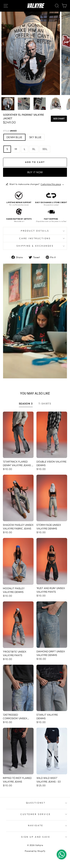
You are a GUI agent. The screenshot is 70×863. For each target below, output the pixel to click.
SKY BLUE (35, 137)
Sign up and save (35, 836)
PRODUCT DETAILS (35, 230)
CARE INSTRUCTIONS (35, 238)
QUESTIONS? (35, 802)
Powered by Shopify (35, 851)
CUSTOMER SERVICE (35, 814)
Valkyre (35, 6)
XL (34, 149)
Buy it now (35, 172)
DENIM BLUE (14, 137)
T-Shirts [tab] (44, 403)
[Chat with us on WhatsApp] (61, 854)
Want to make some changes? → (36, 184)
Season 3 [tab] (26, 403)
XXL (44, 149)
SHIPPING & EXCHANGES (35, 245)
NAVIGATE (35, 825)
